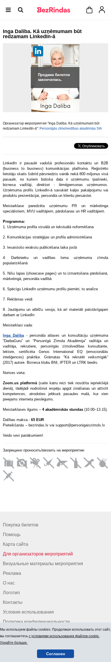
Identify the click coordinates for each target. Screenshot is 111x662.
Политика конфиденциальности (36, 621)
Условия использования (28, 612)
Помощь (11, 534)
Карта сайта (15, 544)
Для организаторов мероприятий (38, 553)
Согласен (55, 653)
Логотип (11, 592)
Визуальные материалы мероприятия (43, 563)
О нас (9, 583)
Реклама (12, 573)
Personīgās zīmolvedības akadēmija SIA (71, 128)
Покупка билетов (20, 524)
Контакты (12, 602)
